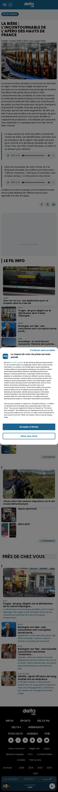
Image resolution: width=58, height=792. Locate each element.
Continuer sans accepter (42, 350)
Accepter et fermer (29, 426)
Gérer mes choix (29, 436)
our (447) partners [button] (16, 362)
